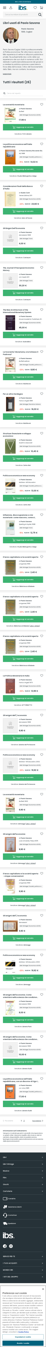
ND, (20, 153)
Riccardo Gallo (38, 151)
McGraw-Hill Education (27, 482)
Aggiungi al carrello (24, 127)
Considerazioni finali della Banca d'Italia (18, 187)
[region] (23, 1316)
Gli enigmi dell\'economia (15, 715)
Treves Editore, (24, 195)
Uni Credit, (22, 277)
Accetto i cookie (23, 1343)
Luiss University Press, (26, 841)
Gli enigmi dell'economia (14, 834)
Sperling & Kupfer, (25, 524)
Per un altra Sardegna (13, 394)
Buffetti (21, 111)
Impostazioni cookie (23, 1337)
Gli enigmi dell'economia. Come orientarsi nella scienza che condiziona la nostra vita (20, 996)
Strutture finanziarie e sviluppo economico (17, 434)
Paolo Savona (26, 109)
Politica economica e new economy (19, 475)
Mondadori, (23, 235)
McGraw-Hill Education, (27, 762)
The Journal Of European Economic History (18, 269)
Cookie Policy (23, 1332)
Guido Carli (25, 193)
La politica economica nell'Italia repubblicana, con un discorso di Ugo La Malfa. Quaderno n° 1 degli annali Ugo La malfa (21, 1080)
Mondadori (23, 922)
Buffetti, (21, 801)
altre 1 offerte (34, 626)
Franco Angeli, (24, 401)
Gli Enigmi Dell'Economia (14, 228)
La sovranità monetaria (13, 104)
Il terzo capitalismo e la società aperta (20, 557)
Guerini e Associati (25, 443)
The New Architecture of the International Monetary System (17, 311)
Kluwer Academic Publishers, (29, 319)
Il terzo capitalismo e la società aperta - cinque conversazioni (20, 874)
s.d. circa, (22, 1088)
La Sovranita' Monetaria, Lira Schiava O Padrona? (20, 353)
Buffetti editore (24, 361)
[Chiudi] (43, 1289)
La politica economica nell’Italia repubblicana (17, 145)
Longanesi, (23, 564)
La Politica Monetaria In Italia (16, 676)
